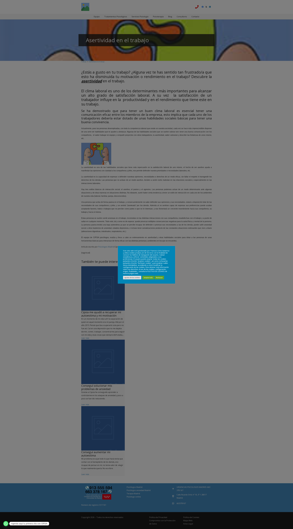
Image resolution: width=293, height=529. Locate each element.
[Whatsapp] (5, 523)
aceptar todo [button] (148, 278)
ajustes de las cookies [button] (132, 278)
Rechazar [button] (159, 278)
